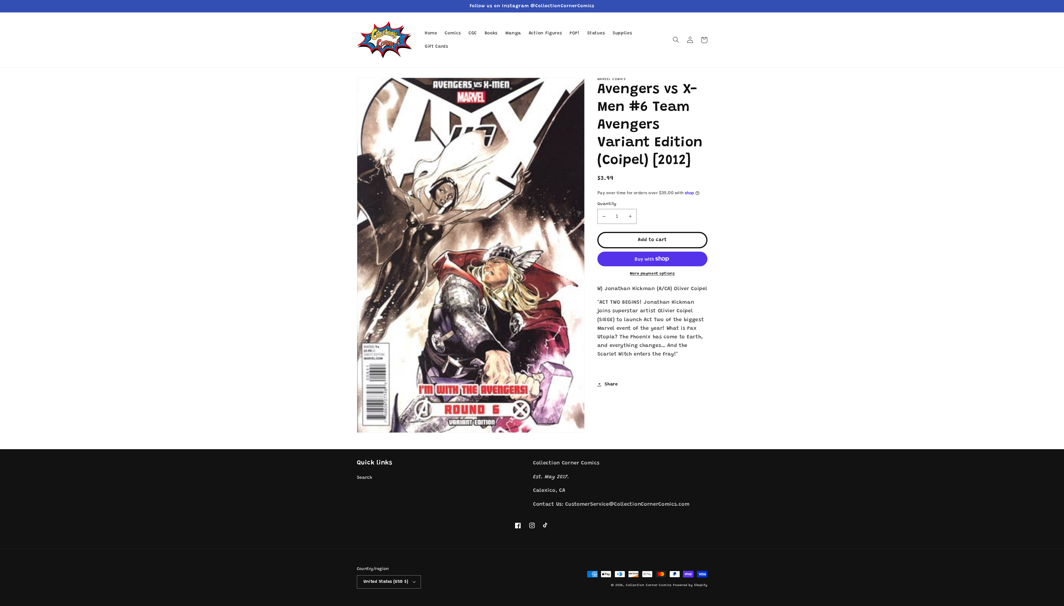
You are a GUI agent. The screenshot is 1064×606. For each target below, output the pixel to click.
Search (364, 477)
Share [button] (611, 384)
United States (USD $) (386, 582)
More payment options (652, 274)
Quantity (607, 204)
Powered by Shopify (690, 585)
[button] (676, 40)
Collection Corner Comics (649, 585)
